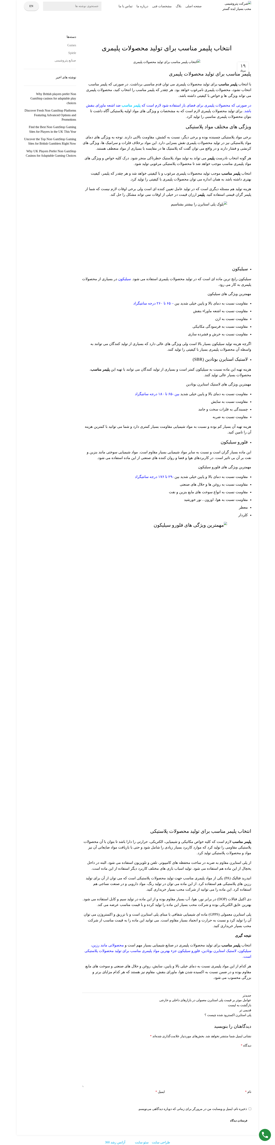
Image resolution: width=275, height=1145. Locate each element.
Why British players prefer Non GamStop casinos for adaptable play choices (53, 98)
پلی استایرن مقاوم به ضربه (227, 863)
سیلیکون (124, 279)
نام (248, 1091)
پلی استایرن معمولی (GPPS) (230, 914)
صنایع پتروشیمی (236, 32)
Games (71, 45)
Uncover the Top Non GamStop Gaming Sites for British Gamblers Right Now (50, 141)
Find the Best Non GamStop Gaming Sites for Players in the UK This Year (52, 129)
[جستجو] (48, 6)
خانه (249, 32)
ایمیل (160, 1091)
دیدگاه (246, 1045)
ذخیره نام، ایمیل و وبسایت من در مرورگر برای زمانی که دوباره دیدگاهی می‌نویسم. (192, 1109)
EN (31, 6)
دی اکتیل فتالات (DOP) (234, 899)
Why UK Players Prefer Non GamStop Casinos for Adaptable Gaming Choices (51, 153)
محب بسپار (175, 889)
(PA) (227, 878)
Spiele (72, 53)
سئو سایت (142, 1142)
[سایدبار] (270, 1140)
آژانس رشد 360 (115, 1142)
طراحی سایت (161, 1142)
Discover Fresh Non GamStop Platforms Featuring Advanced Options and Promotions (50, 115)
